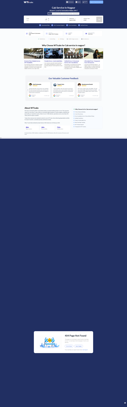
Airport (49, 13)
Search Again (79, 346)
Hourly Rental (76, 13)
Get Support (85, 349)
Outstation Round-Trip (67, 13)
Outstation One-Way (56, 13)
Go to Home (69, 346)
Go (99, 19)
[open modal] (125, 403)
